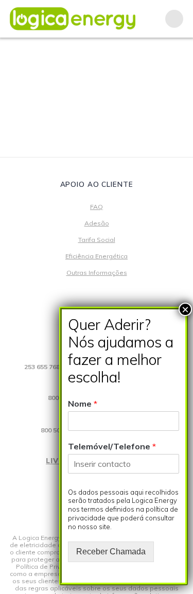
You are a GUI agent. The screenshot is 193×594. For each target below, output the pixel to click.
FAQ (96, 207)
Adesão (96, 223)
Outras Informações (96, 272)
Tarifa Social (96, 239)
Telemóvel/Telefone (112, 446)
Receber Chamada (111, 551)
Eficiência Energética (96, 256)
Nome (82, 403)
